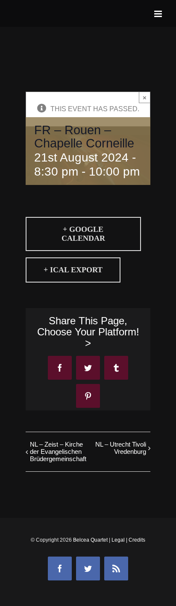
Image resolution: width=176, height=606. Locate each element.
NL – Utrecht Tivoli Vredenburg (120, 448)
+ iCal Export (73, 269)
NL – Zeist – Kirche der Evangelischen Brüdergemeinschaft (58, 451)
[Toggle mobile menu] (158, 13)
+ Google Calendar (83, 233)
